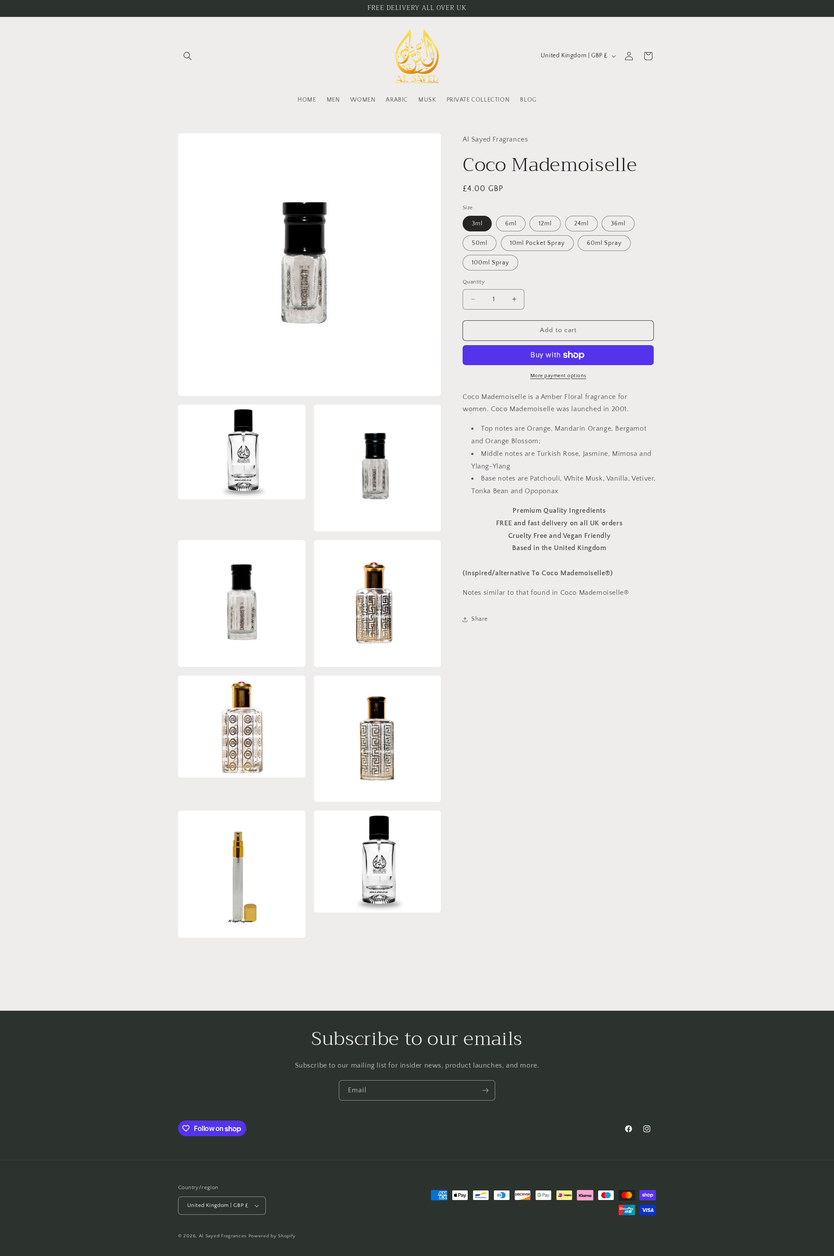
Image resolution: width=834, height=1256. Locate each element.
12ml (545, 223)
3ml (477, 223)
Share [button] (479, 619)
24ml (581, 223)
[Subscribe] (485, 1090)
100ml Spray (490, 262)
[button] (187, 56)
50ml (479, 243)
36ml (618, 223)
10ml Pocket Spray (537, 243)
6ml (510, 223)
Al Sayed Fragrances (223, 1236)
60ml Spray (604, 243)
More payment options (558, 376)
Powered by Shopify (272, 1236)
